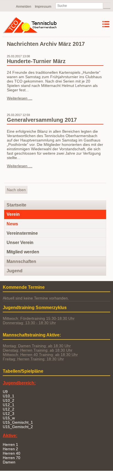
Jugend (14, 270)
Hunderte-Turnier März (36, 61)
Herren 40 (11, 453)
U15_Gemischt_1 (18, 422)
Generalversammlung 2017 (42, 120)
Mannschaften (21, 261)
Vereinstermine (22, 233)
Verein (13, 214)
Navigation (91, 24)
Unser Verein (20, 242)
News (12, 224)
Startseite (16, 205)
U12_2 (8, 409)
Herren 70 (11, 457)
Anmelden (23, 7)
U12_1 (8, 405)
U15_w (9, 418)
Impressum (43, 7)
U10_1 (8, 396)
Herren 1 (10, 444)
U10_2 (8, 400)
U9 (5, 391)
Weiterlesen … (19, 98)
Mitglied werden (23, 252)
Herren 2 (10, 449)
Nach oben (16, 190)
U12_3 (8, 413)
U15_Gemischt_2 (18, 426)
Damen (9, 462)
